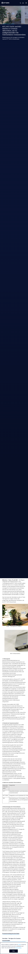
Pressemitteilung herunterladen (10, 933)
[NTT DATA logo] (5, 3)
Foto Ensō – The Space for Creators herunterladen (11, 939)
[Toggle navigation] (26, 3)
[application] (14, 948)
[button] (21, 3)
